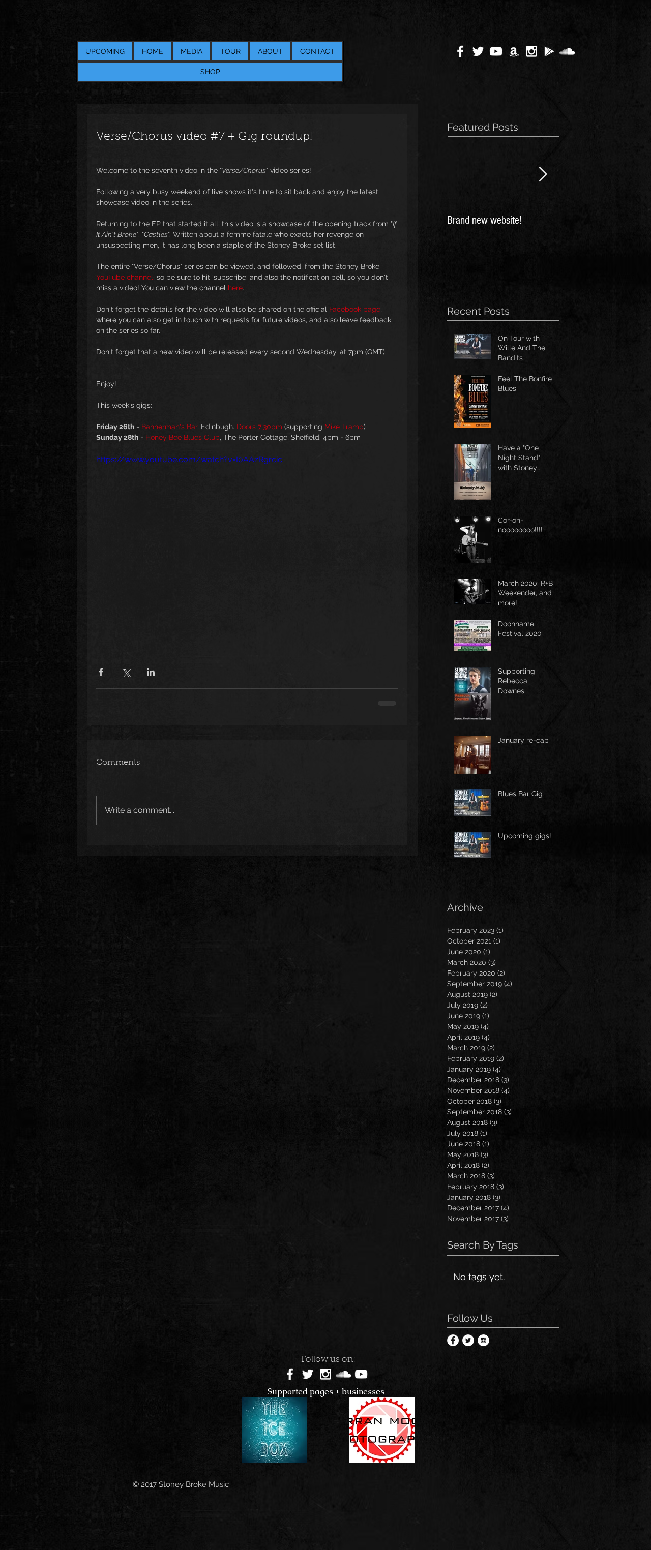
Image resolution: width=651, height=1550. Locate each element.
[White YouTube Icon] (496, 51)
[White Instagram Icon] (531, 51)
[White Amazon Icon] (513, 51)
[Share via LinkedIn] (151, 672)
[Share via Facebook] (101, 672)
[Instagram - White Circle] (483, 1340)
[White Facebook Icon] (460, 51)
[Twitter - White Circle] (468, 1340)
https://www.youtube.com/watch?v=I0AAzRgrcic (189, 459)
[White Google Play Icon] (549, 51)
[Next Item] (542, 175)
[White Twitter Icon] (478, 51)
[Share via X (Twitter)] (126, 672)
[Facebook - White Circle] (453, 1340)
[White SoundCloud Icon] (567, 51)
